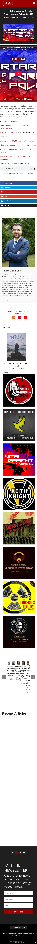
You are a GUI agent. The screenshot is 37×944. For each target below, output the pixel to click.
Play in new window (15, 174)
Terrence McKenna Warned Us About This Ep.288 (18, 787)
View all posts (6, 299)
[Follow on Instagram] (16, 852)
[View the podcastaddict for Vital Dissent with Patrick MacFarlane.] (25, 317)
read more (18, 755)
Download (29, 174)
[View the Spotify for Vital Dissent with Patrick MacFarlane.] (3, 318)
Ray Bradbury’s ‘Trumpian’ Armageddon (18, 748)
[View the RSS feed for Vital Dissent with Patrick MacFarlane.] (13, 317)
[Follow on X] (12, 852)
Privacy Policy (21, 935)
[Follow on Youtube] (24, 852)
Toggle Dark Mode (18, 927)
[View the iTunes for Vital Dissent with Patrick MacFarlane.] (6, 318)
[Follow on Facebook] (20, 852)
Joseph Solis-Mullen (18, 368)
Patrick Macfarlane (13, 17)
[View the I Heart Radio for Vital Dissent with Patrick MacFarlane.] (19, 317)
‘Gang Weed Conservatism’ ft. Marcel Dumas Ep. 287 (18, 826)
